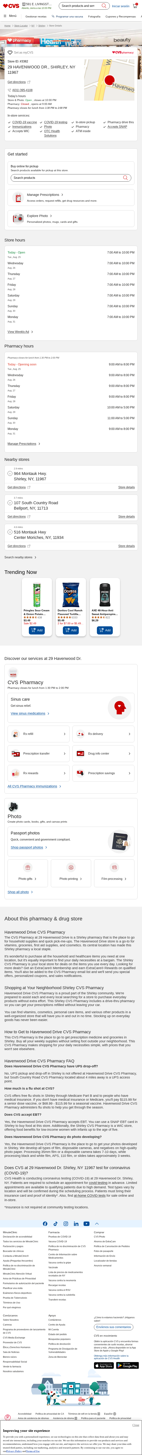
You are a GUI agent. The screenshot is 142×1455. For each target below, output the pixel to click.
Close (135, 1425)
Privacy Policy (14, 1451)
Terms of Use (33, 1451)
